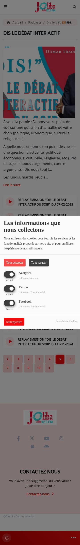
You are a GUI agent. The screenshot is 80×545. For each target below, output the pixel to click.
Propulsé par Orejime (67, 321)
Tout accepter (14, 262)
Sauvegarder (14, 321)
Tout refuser (38, 262)
